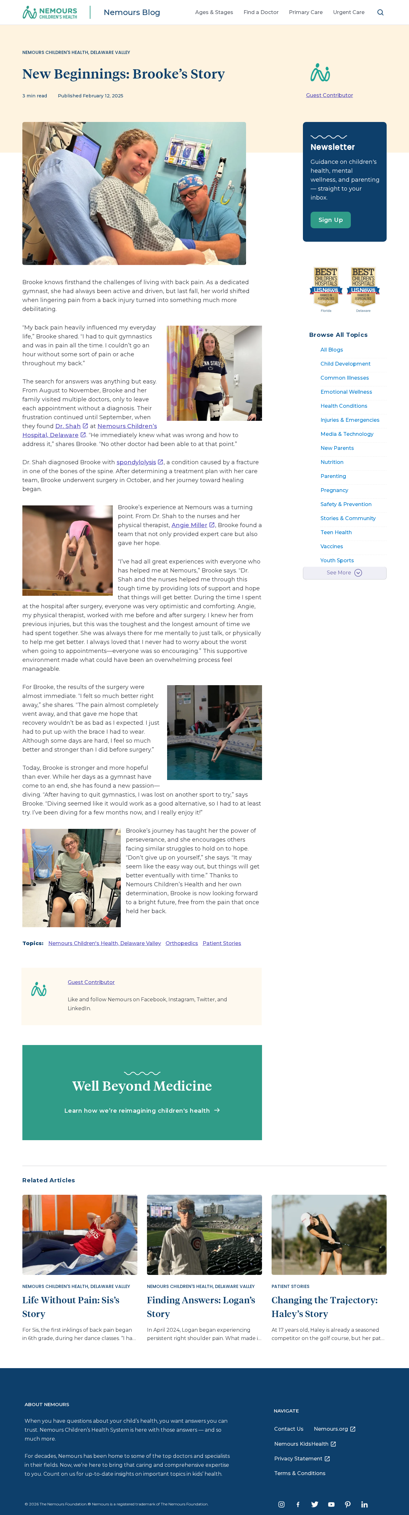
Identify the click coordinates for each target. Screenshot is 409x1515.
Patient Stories (222, 943)
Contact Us (289, 1429)
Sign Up (331, 219)
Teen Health (336, 532)
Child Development (345, 364)
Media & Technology (347, 434)
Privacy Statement (298, 1459)
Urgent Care (349, 12)
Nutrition (331, 462)
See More (339, 573)
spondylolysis (136, 462)
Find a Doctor (261, 12)
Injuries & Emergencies (350, 420)
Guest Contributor (329, 95)
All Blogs (331, 350)
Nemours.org (331, 1429)
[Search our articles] (380, 12)
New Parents (337, 448)
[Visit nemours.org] (54, 12)
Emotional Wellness (346, 392)
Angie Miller (189, 525)
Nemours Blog (132, 12)
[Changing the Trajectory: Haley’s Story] (329, 1234)
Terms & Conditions (300, 1473)
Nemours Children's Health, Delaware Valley (104, 943)
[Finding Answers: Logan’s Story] (204, 1234)
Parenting (333, 476)
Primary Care (306, 12)
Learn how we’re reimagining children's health (138, 1110)
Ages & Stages (214, 12)
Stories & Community (348, 518)
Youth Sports (337, 560)
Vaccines (331, 546)
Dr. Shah (68, 426)
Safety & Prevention (346, 504)
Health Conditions (343, 406)
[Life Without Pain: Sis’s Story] (79, 1234)
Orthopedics (182, 943)
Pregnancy (334, 490)
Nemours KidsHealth (301, 1444)
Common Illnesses (344, 378)
